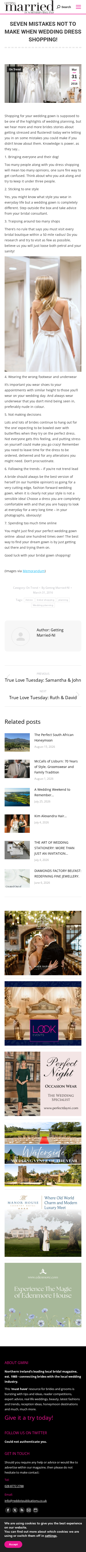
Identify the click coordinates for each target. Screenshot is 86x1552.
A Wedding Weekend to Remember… (52, 792)
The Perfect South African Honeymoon (54, 737)
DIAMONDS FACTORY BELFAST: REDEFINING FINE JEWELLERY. (57, 873)
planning (63, 600)
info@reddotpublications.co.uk (26, 1501)
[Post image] (17, 742)
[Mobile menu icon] (78, 7)
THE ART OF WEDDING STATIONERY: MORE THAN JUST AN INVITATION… (54, 848)
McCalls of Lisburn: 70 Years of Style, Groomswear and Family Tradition (56, 766)
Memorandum (34, 571)
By (55, 588)
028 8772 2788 (14, 1486)
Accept (13, 1544)
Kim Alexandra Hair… (50, 816)
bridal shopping (45, 600)
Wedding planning (43, 605)
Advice (29, 600)
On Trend (15, 69)
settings (51, 1536)
